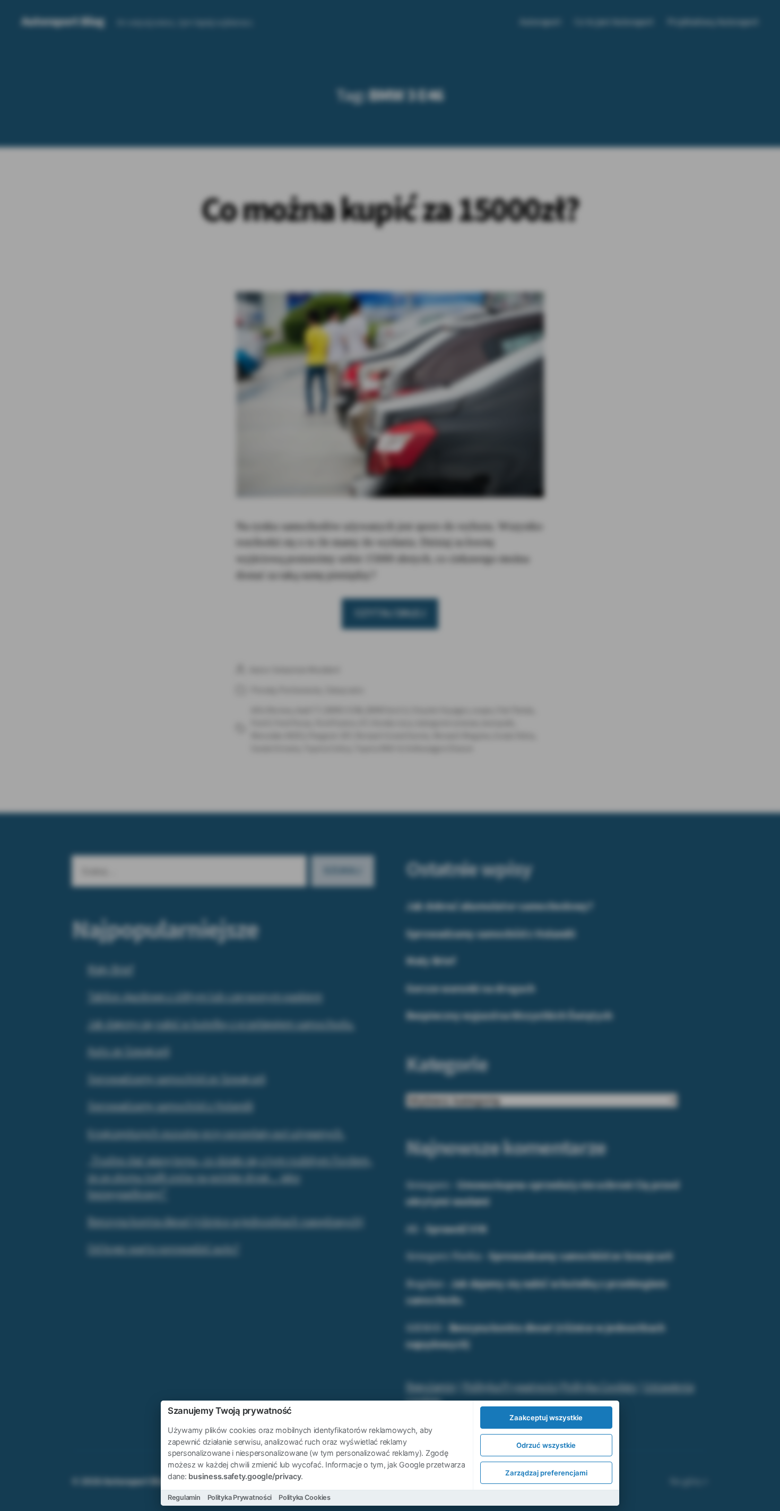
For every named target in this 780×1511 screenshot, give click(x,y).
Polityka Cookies (305, 1497)
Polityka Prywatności (239, 1497)
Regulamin (184, 1497)
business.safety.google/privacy (244, 1476)
